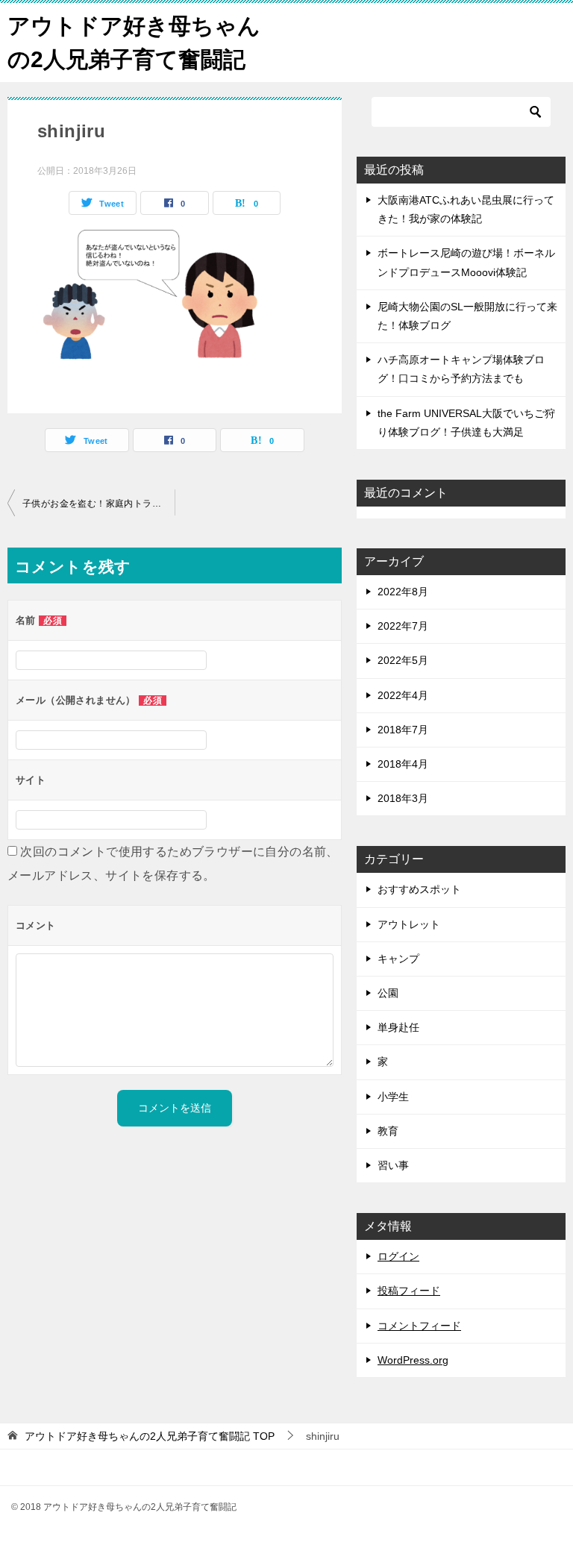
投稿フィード (409, 1291)
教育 (388, 1131)
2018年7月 (403, 730)
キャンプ (398, 959)
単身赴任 (398, 1027)
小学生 (393, 1097)
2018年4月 (403, 764)
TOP (150, 1436)
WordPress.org (413, 1360)
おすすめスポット (419, 889)
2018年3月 (403, 798)
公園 (388, 993)
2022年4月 (403, 695)
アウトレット (409, 924)
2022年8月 (403, 592)
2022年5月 (403, 660)
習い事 (393, 1165)
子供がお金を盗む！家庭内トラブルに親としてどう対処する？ (98, 503)
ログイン (398, 1256)
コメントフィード (419, 1326)
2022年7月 (403, 626)
